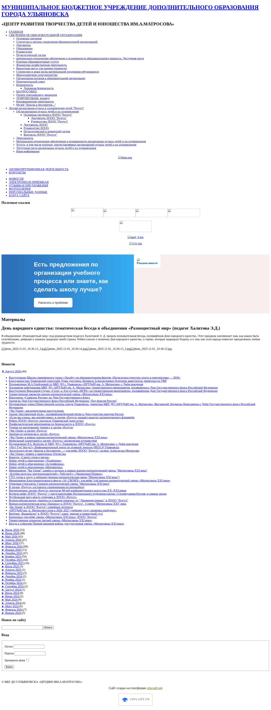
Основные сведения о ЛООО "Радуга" (48, 114)
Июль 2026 (12, 529)
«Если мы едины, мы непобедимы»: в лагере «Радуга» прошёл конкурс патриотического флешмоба (71, 417)
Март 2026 (12, 543)
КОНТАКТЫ (17, 172)
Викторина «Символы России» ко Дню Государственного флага (49, 397)
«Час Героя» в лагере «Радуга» (28, 430)
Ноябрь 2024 (13, 579)
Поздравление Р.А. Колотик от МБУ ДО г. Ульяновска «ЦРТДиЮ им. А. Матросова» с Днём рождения (73, 444)
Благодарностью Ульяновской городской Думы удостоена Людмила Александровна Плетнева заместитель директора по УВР (88, 380)
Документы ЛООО (36, 124)
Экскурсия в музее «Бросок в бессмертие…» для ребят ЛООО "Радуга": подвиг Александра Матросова (74, 450)
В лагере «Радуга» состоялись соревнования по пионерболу (46, 487)
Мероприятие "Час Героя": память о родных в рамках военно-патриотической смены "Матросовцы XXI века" (78, 470)
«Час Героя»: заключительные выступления (36, 410)
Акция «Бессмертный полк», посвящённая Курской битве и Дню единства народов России (66, 414)
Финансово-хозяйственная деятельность (41, 65)
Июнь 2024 (12, 596)
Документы (23, 45)
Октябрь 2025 (14, 559)
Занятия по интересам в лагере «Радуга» (34, 434)
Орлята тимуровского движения (36, 94)
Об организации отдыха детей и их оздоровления (47, 111)
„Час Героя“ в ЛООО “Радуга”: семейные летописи (41, 507)
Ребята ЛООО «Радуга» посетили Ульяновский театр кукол (46, 420)
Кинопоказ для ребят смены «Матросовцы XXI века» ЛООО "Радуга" (53, 517)
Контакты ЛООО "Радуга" (40, 134)
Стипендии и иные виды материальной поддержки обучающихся (57, 71)
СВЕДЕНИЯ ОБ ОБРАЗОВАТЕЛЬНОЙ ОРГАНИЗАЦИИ (45, 35)
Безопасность (24, 84)
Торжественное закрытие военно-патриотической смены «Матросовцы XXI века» (60, 394)
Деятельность (24, 138)
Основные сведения (28, 38)
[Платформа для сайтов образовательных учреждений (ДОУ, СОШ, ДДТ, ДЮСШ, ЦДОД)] (135, 706)
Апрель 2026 (13, 539)
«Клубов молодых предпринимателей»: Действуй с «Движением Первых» (56, 473)
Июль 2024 (12, 593)
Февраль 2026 (14, 546)
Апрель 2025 (13, 569)
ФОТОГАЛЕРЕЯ (19, 188)
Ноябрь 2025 (13, 556)
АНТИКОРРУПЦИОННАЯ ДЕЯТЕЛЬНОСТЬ (38, 169)
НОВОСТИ (16, 178)
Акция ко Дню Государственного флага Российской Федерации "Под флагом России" (63, 400)
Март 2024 (12, 606)
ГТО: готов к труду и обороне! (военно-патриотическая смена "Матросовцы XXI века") (64, 477)
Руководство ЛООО (36, 128)
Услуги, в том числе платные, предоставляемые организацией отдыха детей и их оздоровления (76, 144)
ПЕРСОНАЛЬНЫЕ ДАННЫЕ (28, 192)
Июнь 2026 (12, 533)
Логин (8, 646)
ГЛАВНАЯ (16, 31)
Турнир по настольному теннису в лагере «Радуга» (41, 427)
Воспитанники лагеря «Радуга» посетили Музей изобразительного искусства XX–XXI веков (67, 490)
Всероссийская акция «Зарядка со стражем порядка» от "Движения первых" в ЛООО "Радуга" (68, 500)
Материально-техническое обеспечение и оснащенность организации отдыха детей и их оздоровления (81, 141)
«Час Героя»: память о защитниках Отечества (37, 454)
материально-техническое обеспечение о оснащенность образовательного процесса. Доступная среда (80, 58)
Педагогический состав (31, 55)
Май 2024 (11, 599)
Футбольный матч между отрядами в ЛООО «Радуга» (43, 497)
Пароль (9, 653)
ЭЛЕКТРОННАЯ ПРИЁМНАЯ (29, 182)
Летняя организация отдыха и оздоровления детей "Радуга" (46, 108)
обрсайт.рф (154, 688)
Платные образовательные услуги (37, 61)
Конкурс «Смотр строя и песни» (29, 457)
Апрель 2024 (13, 603)
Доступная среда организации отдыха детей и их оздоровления (56, 148)
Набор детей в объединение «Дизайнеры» (35, 460)
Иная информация (27, 151)
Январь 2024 (13, 612)
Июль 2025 (12, 566)
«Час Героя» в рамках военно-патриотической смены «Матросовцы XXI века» (58, 437)
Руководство (24, 51)
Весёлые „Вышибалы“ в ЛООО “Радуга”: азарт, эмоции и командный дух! (56, 513)
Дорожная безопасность (39, 88)
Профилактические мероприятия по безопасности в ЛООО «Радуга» (52, 424)
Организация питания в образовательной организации (50, 78)
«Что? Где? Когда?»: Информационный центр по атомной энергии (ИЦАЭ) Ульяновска (64, 447)
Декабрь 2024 (14, 576)
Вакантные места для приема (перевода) (41, 68)
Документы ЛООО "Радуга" (49, 118)
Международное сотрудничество (37, 75)
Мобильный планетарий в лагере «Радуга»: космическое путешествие (53, 440)
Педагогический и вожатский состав (47, 131)
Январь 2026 (13, 549)
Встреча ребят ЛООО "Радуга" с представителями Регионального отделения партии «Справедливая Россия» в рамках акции (88, 493)
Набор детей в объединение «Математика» (36, 467)
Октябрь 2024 (14, 583)
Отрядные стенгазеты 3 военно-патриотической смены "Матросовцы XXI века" (59, 483)
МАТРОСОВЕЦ (26, 91)
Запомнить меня (14, 660)
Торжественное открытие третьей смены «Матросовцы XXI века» (50, 520)
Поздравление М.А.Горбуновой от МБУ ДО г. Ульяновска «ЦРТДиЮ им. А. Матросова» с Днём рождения (76, 384)
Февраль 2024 (14, 609)
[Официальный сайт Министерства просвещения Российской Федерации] (135, 237)
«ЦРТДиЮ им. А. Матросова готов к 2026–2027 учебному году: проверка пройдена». (63, 510)
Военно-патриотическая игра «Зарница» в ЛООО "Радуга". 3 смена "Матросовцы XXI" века (67, 503)
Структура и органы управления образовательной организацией (57, 41)
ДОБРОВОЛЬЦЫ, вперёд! (33, 98)
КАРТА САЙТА (19, 195)
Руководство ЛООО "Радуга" (49, 121)
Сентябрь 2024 (14, 586)
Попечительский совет (30, 81)
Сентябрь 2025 (14, 563)
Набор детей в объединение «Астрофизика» (36, 463)
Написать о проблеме (53, 302)
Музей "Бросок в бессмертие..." (36, 104)
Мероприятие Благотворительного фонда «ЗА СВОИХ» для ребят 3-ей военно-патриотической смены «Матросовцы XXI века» (89, 480)
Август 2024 (13, 589)
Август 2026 (13, 371)
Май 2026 (11, 536)
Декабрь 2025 (14, 553)
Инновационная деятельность (35, 101)
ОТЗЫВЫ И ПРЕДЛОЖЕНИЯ (28, 185)
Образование (24, 48)
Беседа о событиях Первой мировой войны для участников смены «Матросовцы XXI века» (66, 523)
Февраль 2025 (14, 573)
